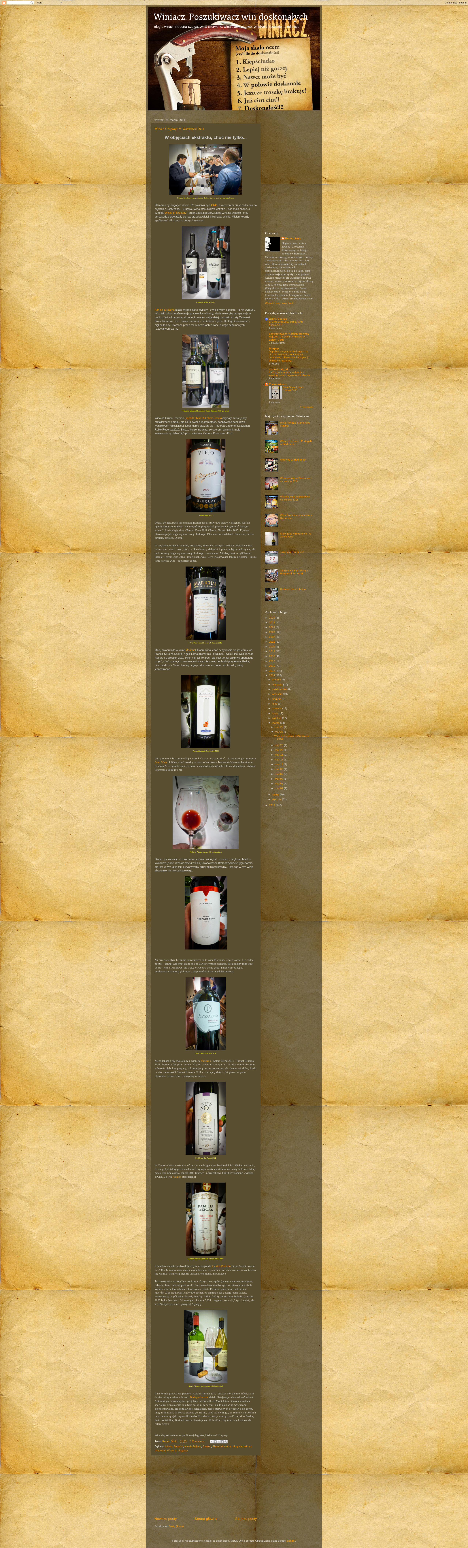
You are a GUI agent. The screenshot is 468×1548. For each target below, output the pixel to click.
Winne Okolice (278, 319)
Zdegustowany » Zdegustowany (289, 333)
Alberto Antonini (174, 1446)
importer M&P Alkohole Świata (204, 418)
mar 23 (279, 745)
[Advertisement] (205, 1485)
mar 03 (279, 783)
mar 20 (279, 750)
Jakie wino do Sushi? (292, 552)
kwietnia (277, 718)
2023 (272, 632)
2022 (272, 637)
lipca (275, 703)
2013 (272, 805)
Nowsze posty (165, 1519)
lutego (276, 794)
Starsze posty (246, 1519)
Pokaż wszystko (307, 407)
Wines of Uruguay (175, 212)
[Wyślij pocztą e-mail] (212, 1441)
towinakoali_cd (278, 369)
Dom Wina (161, 762)
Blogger (290, 1540)
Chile (214, 205)
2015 (272, 670)
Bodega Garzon (199, 1397)
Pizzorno (206, 1060)
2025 (272, 622)
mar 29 (279, 727)
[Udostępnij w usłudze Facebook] (222, 1441)
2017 (272, 661)
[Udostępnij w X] (219, 1441)
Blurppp (274, 348)
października (279, 689)
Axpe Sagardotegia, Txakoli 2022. (293, 389)
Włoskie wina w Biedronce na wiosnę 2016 (295, 498)
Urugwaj (237, 1446)
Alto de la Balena (165, 309)
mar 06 (279, 778)
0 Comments (197, 1441)
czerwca (277, 708)
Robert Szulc (293, 238)
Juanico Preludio (221, 1266)
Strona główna (206, 1519)
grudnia (277, 679)
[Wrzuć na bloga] (215, 1441)
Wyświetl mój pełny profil (279, 303)
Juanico (177, 1176)
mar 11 (279, 764)
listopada (277, 684)
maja (275, 713)
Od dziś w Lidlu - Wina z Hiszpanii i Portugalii (294, 572)
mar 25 (279, 731)
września (277, 694)
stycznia (277, 799)
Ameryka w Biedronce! (293, 459)
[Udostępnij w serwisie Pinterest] (226, 1441)
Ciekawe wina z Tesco (293, 589)
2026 (272, 617)
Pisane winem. (278, 384)
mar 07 (279, 774)
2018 (272, 656)
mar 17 (279, 759)
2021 (272, 641)
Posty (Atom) (176, 1526)
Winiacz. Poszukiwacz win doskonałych (231, 17)
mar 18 (279, 754)
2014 (272, 675)
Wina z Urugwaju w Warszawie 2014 (179, 128)
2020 (272, 646)
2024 (272, 627)
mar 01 (279, 788)
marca (276, 723)
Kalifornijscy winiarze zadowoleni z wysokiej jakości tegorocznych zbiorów (289, 374)
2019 (272, 651)
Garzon (207, 1446)
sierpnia (277, 699)
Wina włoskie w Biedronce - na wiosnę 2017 (296, 479)
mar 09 (279, 769)
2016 (272, 665)
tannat (227, 1446)
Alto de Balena (192, 1446)
